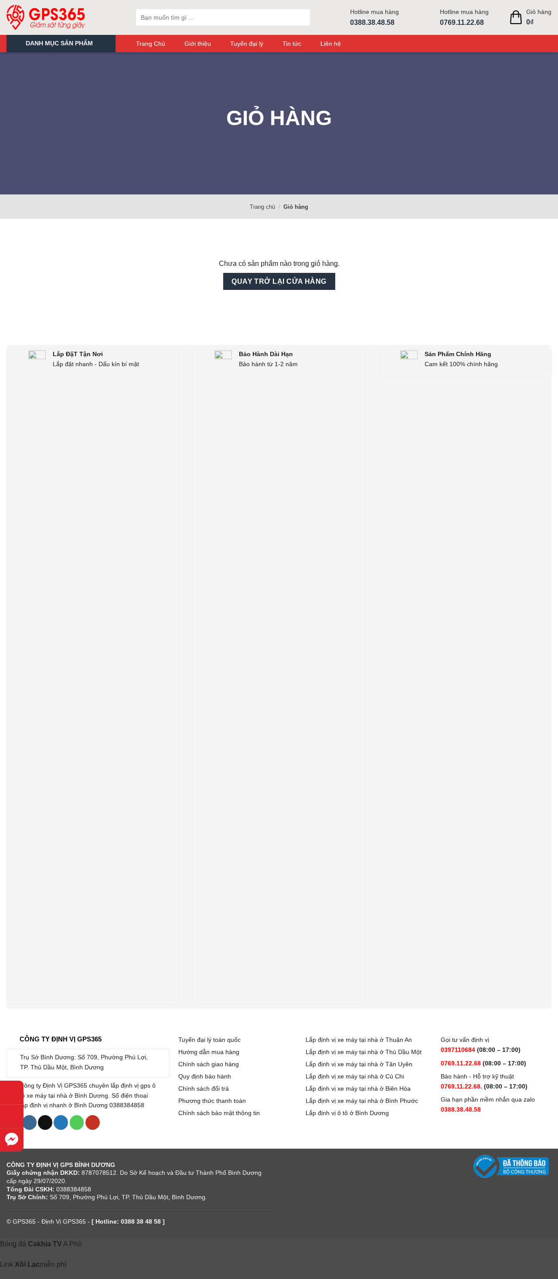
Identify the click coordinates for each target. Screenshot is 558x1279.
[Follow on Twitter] (61, 1122)
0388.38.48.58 (372, 22)
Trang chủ (262, 207)
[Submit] (302, 17)
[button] (61, 43)
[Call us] (77, 1122)
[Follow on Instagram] (29, 1122)
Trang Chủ (150, 43)
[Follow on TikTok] (45, 1122)
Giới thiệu (197, 43)
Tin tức (291, 43)
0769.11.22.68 (462, 22)
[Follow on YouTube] (92, 1122)
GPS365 (24, 1221)
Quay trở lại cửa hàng (279, 281)
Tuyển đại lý (246, 43)
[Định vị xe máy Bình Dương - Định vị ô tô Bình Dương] (64, 17)
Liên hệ (330, 43)
